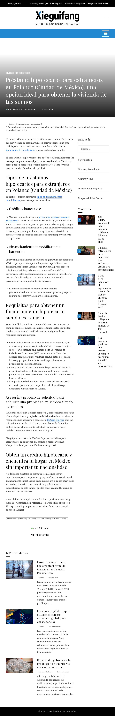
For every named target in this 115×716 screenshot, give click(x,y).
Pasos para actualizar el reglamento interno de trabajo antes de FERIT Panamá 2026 (51, 567)
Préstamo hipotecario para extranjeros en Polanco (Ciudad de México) (37, 519)
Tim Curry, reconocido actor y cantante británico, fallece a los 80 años (104, 229)
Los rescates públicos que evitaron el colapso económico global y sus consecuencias (53, 616)
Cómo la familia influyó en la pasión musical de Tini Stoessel (103, 322)
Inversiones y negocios (18, 73)
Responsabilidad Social (90, 198)
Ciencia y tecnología (88, 169)
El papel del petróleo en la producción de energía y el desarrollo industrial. (54, 663)
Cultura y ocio (85, 179)
